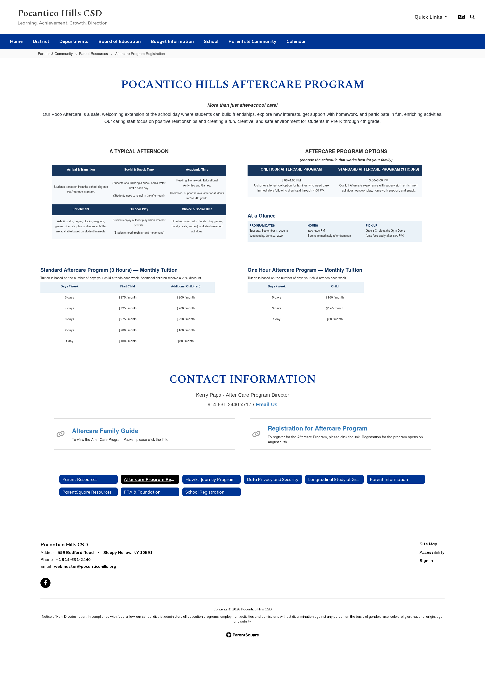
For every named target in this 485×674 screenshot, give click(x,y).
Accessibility (432, 552)
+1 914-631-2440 (73, 559)
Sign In (426, 560)
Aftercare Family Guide (105, 430)
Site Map (428, 543)
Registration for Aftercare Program (317, 428)
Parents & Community (55, 53)
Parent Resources (93, 53)
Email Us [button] (266, 404)
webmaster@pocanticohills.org (85, 566)
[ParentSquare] (242, 635)
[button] (431, 17)
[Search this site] (472, 16)
